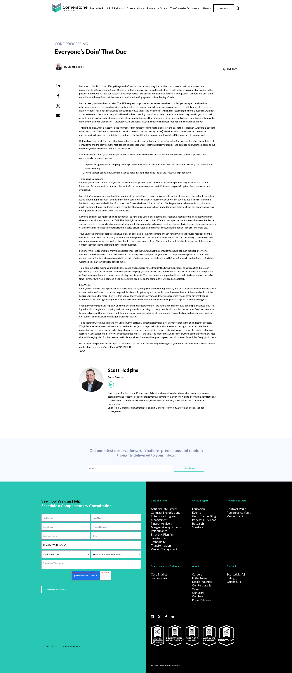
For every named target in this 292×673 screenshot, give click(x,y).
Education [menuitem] (198, 509)
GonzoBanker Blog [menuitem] (204, 516)
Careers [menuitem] (197, 574)
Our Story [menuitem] (198, 592)
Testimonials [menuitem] (159, 578)
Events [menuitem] (196, 512)
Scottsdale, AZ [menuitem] (236, 574)
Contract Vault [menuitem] (236, 509)
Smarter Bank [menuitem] (159, 538)
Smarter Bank (96, 8)
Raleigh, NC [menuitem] (234, 578)
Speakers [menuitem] (197, 527)
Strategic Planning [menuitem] (162, 534)
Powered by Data (156, 8)
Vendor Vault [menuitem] (235, 516)
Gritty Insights (134, 8)
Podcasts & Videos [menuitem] (204, 520)
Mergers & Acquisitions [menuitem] (166, 527)
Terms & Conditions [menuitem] (70, 646)
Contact (231, 566)
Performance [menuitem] (159, 531)
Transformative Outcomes (183, 8)
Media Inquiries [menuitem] (202, 581)
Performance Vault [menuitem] (239, 512)
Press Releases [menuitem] (201, 600)
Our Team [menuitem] (198, 596)
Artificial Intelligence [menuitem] (164, 509)
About (206, 8)
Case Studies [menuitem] (159, 574)
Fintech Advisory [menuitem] (161, 523)
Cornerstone (102, 89)
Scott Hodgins (76, 66)
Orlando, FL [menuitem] (234, 581)
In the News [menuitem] (199, 578)
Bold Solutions (113, 8)
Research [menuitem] (198, 523)
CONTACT (223, 8)
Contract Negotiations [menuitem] (165, 512)
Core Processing (71, 44)
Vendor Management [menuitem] (164, 549)
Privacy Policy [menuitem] (50, 646)
